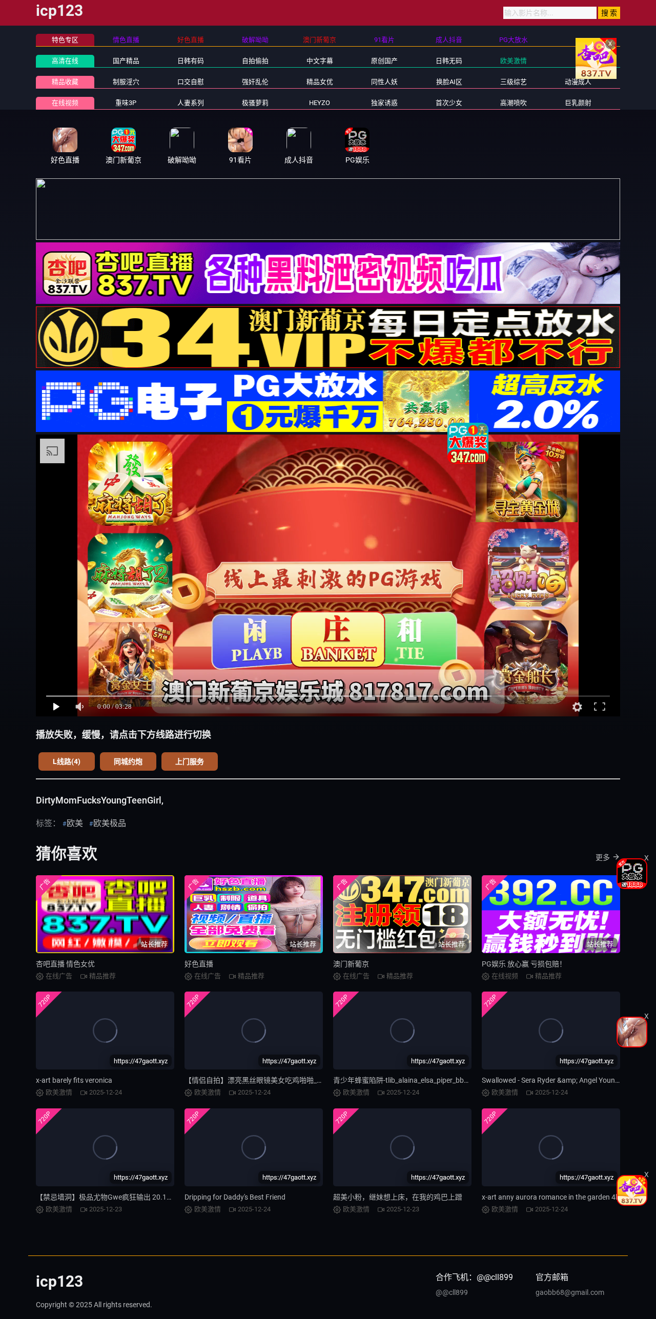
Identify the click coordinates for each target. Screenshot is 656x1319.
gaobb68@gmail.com (570, 1292)
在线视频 (65, 103)
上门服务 (189, 761)
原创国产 (384, 61)
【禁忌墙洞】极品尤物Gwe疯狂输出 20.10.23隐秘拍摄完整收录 (137, 1197)
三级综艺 (513, 82)
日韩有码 (190, 61)
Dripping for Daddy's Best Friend (234, 1197)
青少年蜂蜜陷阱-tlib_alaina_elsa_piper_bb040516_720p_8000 (430, 1080)
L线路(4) (66, 761)
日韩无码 (449, 61)
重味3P (125, 103)
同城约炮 (128, 761)
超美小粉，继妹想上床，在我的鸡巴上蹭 (397, 1197)
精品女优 (319, 82)
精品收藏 (65, 82)
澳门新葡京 (351, 964)
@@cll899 (452, 1292)
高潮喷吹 (513, 103)
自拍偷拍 (255, 61)
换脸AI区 (449, 82)
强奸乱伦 (255, 82)
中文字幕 (319, 61)
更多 (603, 857)
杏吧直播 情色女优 (65, 964)
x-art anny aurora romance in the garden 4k (550, 1197)
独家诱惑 (384, 103)
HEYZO (319, 103)
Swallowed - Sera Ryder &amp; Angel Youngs (552, 1080)
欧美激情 (513, 61)
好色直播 (198, 964)
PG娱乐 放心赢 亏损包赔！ (524, 964)
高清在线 (65, 61)
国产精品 (126, 61)
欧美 (75, 823)
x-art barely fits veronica (74, 1080)
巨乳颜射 (578, 103)
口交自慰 (190, 82)
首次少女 (449, 103)
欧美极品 (109, 823)
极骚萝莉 (255, 103)
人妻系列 (190, 103)
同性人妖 (384, 82)
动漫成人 (578, 82)
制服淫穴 (126, 82)
